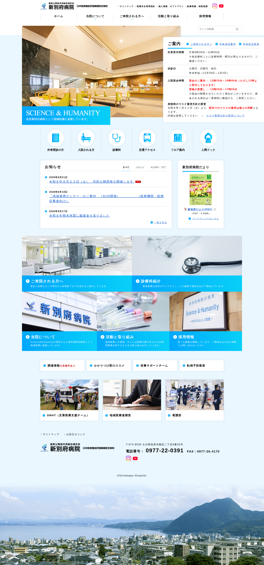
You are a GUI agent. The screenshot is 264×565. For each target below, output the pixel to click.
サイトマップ (127, 6)
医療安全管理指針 (146, 6)
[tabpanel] (132, 71)
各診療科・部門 (158, 167)
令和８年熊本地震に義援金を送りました (79, 215)
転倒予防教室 (196, 365)
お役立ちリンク (76, 434)
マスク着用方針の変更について (225, 115)
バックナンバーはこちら (205, 218)
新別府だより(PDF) (200, 209)
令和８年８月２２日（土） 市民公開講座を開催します (94, 181)
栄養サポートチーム (154, 365)
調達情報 (61, 365)
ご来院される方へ (201, 44)
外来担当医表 (251, 44)
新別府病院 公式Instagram (214, 6)
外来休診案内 (227, 44)
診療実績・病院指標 (197, 6)
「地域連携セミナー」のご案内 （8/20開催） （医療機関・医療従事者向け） (106, 198)
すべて (126, 167)
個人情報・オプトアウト (171, 6)
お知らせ (140, 167)
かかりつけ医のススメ (109, 365)
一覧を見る (160, 222)
